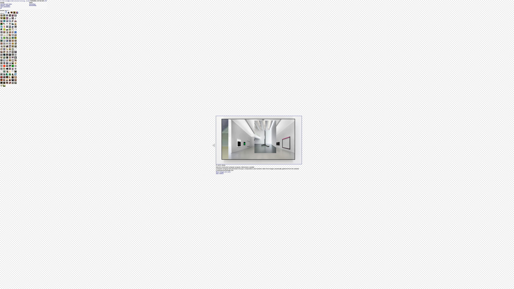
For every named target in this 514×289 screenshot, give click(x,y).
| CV (45, 1)
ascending (32, 4)
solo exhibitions (5, 6)
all (1, 8)
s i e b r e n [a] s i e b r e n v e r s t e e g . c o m (14, 1)
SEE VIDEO (220, 173)
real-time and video (6, 4)
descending (32, 5)
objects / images (5, 5)
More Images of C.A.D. (223, 172)
